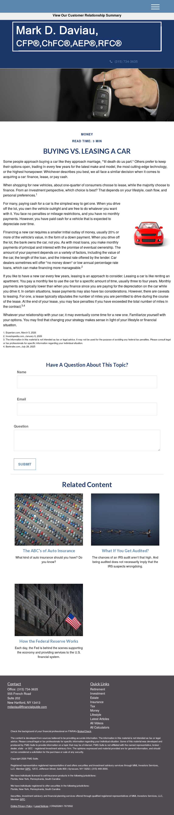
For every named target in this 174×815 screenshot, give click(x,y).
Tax (92, 706)
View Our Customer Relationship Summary (87, 15)
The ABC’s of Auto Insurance (49, 550)
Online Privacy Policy (21, 806)
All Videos (96, 723)
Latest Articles (99, 719)
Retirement (97, 689)
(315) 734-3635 (126, 61)
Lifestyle (95, 714)
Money (94, 710)
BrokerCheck (84, 731)
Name (21, 372)
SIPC (28, 768)
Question (21, 426)
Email (21, 399)
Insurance (97, 702)
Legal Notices (41, 806)
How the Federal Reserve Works (49, 641)
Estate (94, 697)
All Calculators (99, 727)
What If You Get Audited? (125, 550)
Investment (97, 693)
